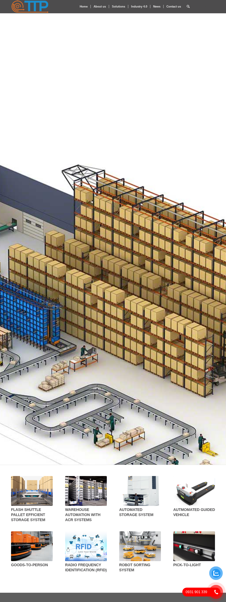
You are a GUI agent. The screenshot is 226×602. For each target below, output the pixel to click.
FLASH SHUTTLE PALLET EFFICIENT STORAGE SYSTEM (28, 515)
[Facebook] (211, 6)
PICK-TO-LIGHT (187, 565)
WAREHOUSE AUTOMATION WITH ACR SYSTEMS (82, 515)
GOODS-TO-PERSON (29, 565)
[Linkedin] (205, 6)
